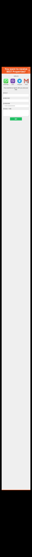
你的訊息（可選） (7, 109)
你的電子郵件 (6, 98)
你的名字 (5, 93)
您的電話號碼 (6, 103)
